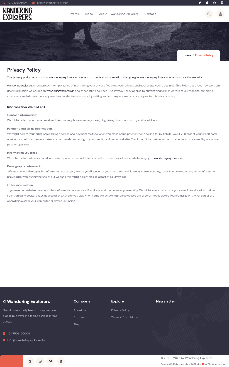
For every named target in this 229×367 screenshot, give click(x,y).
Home (187, 55)
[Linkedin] (222, 3)
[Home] (17, 13)
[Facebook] (207, 3)
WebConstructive (217, 364)
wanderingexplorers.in (21, 85)
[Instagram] (214, 3)
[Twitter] (200, 3)
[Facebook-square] (30, 361)
